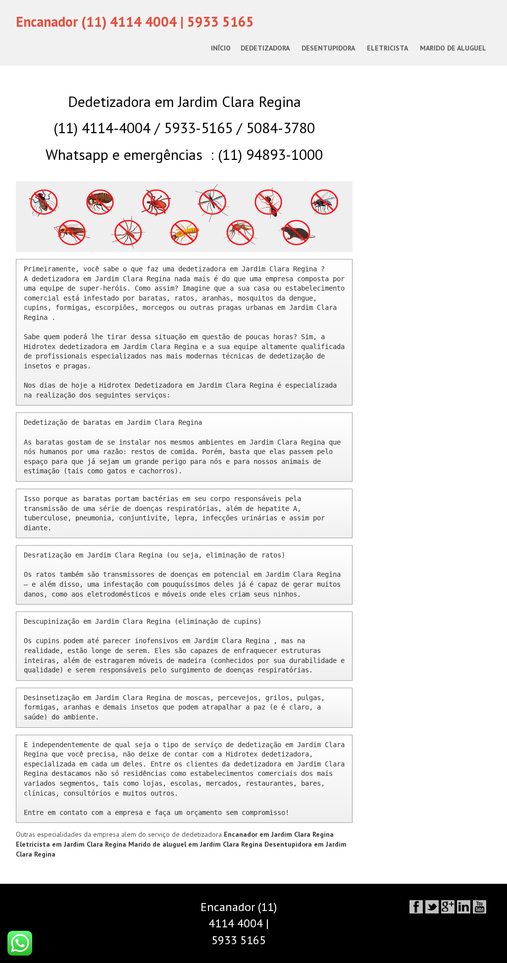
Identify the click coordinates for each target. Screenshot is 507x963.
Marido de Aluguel (453, 48)
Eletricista (387, 48)
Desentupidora (328, 48)
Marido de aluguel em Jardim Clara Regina (196, 844)
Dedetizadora (265, 48)
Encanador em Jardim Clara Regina (279, 834)
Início (221, 48)
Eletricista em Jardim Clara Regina (72, 844)
